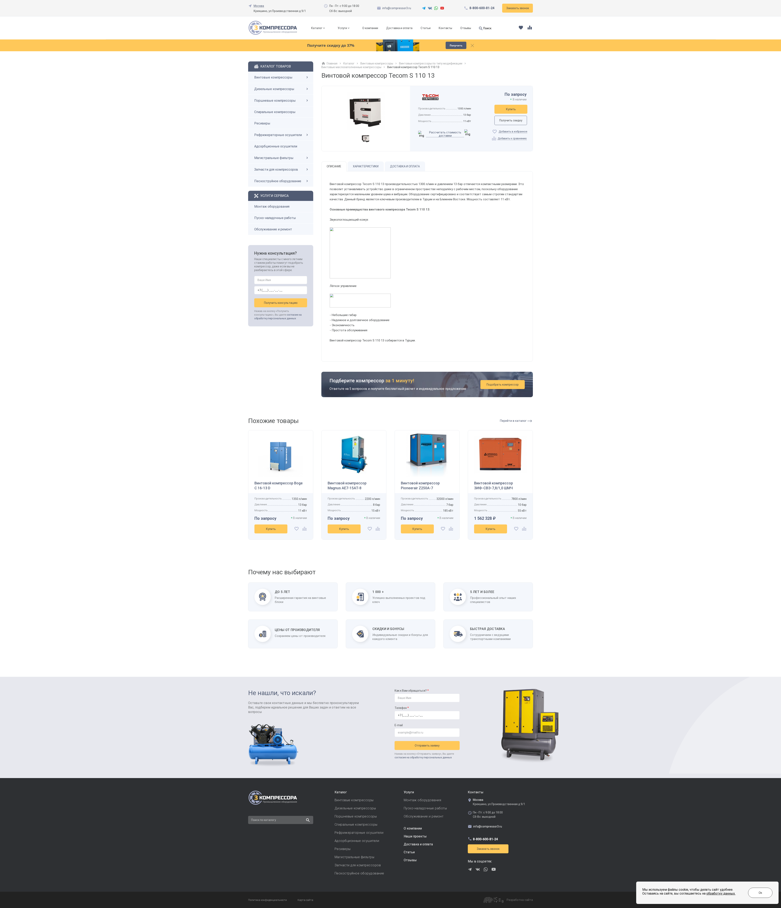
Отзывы (465, 28)
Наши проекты (415, 836)
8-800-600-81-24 (481, 8)
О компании (370, 28)
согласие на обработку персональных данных (423, 757)
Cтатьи (409, 852)
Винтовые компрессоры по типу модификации (430, 63)
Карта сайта (305, 899)
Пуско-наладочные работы (275, 218)
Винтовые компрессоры (273, 77)
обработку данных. (720, 893)
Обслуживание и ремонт (273, 229)
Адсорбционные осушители (275, 146)
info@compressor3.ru (396, 8)
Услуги (342, 28)
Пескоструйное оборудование (277, 181)
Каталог (316, 28)
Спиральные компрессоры (275, 112)
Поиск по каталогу (263, 820)
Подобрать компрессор (502, 384)
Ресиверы (262, 123)
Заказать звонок (488, 848)
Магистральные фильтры (273, 158)
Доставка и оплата (399, 28)
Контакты (445, 28)
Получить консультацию (281, 302)
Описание (334, 166)
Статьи (426, 28)
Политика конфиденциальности (267, 899)
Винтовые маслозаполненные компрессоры (351, 67)
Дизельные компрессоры (274, 89)
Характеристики (366, 166)
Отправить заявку (427, 745)
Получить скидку (510, 120)
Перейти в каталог (513, 421)
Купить (511, 109)
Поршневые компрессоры (275, 100)
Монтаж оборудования (271, 206)
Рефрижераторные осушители (278, 135)
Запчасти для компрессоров (276, 169)
